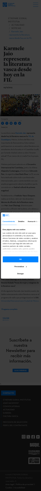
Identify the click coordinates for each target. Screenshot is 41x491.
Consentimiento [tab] (9, 221)
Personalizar (19, 266)
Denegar (20, 274)
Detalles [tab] (21, 221)
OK (20, 259)
